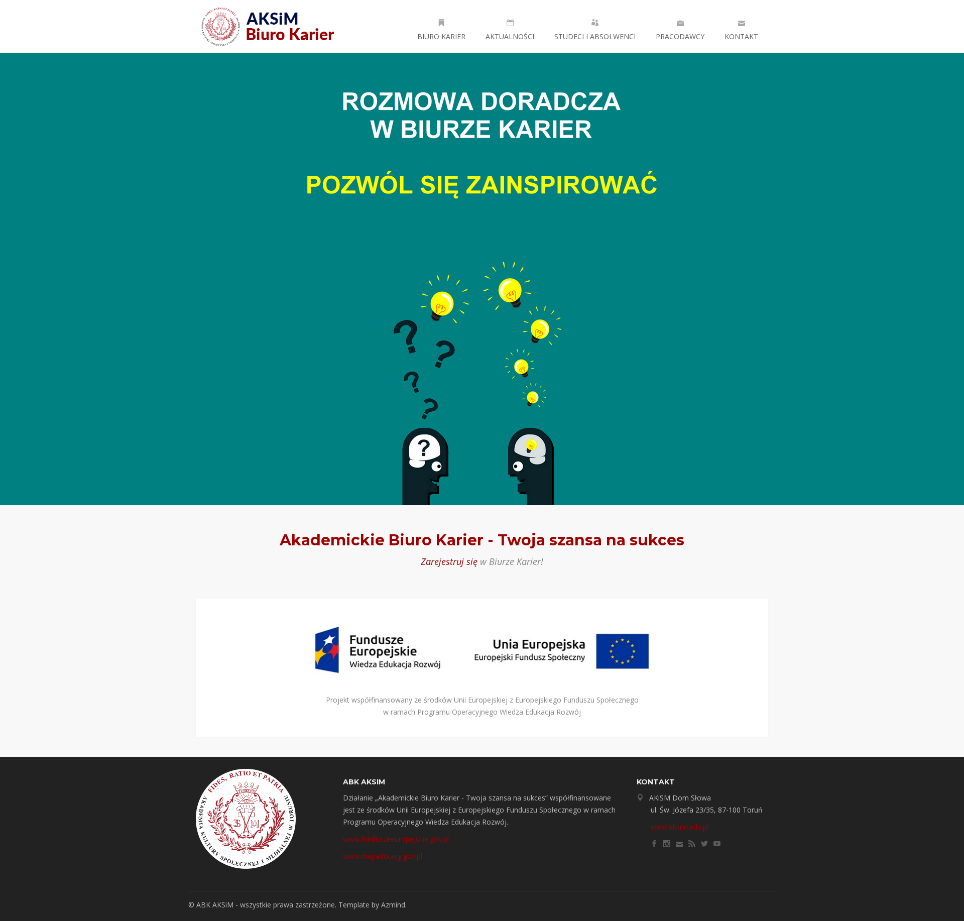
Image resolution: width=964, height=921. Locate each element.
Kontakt (741, 36)
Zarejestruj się (449, 561)
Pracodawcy (680, 36)
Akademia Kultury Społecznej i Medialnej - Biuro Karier (271, 26)
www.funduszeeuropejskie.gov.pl (396, 839)
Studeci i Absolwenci (595, 36)
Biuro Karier (441, 36)
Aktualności (510, 36)
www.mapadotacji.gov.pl (382, 856)
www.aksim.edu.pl (679, 827)
